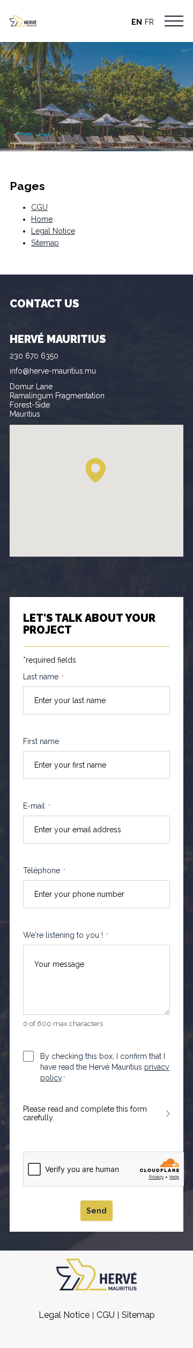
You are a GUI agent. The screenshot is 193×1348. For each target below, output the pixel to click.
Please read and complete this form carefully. (85, 1113)
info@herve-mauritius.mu (53, 371)
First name (41, 741)
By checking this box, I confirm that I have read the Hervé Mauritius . (104, 1067)
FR (149, 22)
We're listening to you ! (65, 935)
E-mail (36, 806)
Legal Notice (53, 231)
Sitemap (45, 242)
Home (42, 219)
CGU (39, 207)
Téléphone (44, 870)
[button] (95, 471)
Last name (43, 676)
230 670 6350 (34, 356)
